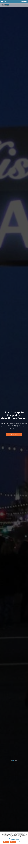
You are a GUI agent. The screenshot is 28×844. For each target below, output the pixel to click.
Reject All (13, 841)
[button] (11, 760)
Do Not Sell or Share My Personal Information (17, 838)
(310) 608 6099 (7, 1)
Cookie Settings (6, 838)
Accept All (6, 841)
